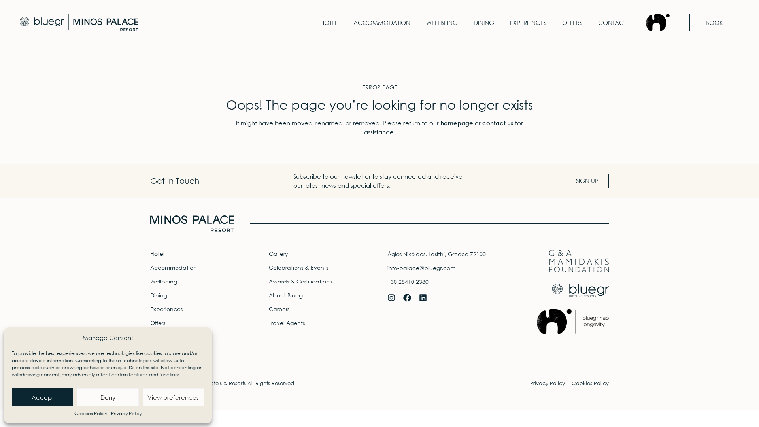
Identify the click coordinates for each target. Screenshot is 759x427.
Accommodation (381, 22)
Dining (484, 22)
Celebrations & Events (298, 267)
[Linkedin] (423, 298)
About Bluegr (286, 295)
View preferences (173, 397)
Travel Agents (287, 323)
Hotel (329, 22)
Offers (572, 22)
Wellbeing (442, 22)
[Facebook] (407, 298)
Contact (612, 22)
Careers (279, 309)
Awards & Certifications (300, 281)
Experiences (528, 22)
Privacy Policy (126, 413)
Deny (107, 397)
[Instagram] (391, 298)
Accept (43, 397)
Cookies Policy (90, 413)
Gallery (278, 253)
